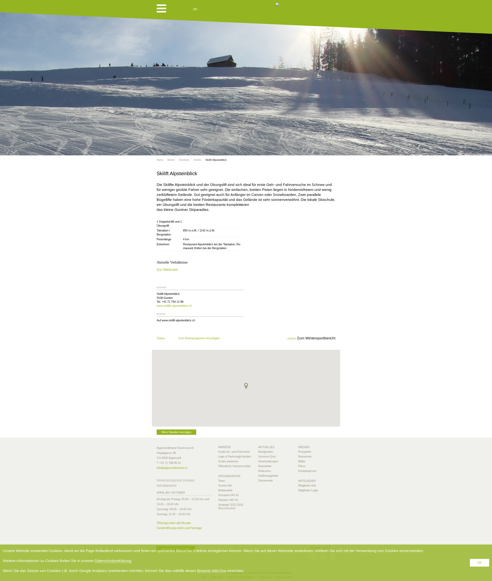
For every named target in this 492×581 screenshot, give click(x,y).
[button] (246, 386)
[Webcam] (205, 9)
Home (160, 159)
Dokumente (265, 480)
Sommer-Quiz (267, 456)
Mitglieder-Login (308, 490)
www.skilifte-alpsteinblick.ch (174, 305)
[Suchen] (215, 9)
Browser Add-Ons (211, 571)
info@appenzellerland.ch (172, 467)
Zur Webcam (167, 270)
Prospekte (304, 451)
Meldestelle (225, 490)
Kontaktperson (307, 470)
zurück (291, 338)
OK (479, 562)
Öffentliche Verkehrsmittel (234, 466)
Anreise (224, 447)
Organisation (229, 476)
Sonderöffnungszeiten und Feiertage (179, 528)
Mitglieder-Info (307, 485)
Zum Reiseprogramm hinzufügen (199, 338)
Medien (304, 447)
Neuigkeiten (265, 451)
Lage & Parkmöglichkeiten (234, 456)
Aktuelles (266, 447)
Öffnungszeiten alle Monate (174, 523)
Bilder (301, 461)
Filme (301, 466)
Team (221, 480)
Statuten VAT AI (228, 499)
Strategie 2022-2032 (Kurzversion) (230, 506)
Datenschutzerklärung (113, 561)
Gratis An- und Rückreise (234, 451)
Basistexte (305, 456)
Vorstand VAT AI (228, 495)
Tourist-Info (225, 485)
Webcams (264, 470)
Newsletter (265, 466)
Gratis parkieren (228, 461)
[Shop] (225, 9)
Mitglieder (307, 480)
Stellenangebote (268, 475)
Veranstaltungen (268, 461)
